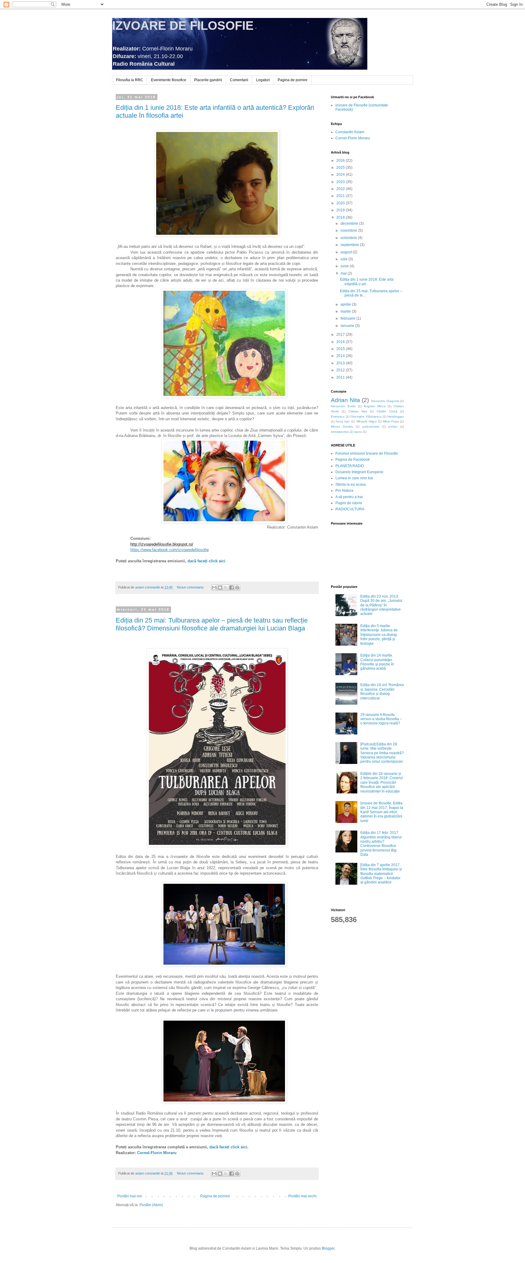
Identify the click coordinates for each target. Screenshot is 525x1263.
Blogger (328, 1248)
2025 (341, 167)
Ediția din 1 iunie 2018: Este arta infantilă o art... (366, 281)
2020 (341, 203)
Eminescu (338, 416)
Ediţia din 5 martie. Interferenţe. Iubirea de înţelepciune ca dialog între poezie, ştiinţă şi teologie (379, 635)
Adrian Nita (345, 400)
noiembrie (349, 230)
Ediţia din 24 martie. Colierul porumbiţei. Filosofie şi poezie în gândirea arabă (377, 662)
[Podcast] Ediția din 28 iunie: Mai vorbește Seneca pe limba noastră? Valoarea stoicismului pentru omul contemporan (382, 753)
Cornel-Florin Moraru (157, 1152)
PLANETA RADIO (349, 466)
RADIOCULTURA (349, 509)
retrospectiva (340, 431)
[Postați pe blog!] (220, 588)
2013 (341, 363)
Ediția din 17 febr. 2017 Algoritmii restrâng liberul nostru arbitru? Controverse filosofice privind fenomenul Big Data (381, 844)
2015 (341, 349)
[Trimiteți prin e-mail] (214, 588)
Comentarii (239, 80)
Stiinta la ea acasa (350, 484)
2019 (341, 210)
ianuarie (348, 326)
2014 (341, 356)
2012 (341, 370)
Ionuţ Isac (343, 421)
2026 (341, 160)
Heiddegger (395, 416)
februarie (348, 318)
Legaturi (263, 80)
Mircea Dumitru (342, 426)
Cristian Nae (357, 411)
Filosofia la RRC (129, 80)
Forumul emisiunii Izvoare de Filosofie (366, 453)
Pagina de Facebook (352, 459)
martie (346, 311)
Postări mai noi (129, 1196)
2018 (341, 217)
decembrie (350, 223)
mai (344, 273)
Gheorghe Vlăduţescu (366, 416)
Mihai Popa (391, 421)
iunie (345, 266)
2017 (341, 334)
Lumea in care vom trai (354, 478)
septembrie (350, 245)
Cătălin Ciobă (386, 411)
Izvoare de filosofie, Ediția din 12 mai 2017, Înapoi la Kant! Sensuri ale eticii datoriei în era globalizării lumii (381, 812)
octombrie (349, 238)
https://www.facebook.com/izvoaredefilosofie (169, 549)
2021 (341, 196)
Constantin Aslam (349, 132)
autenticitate (370, 426)
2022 (341, 189)
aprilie (346, 304)
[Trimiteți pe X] (226, 588)
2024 (341, 174)
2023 (341, 182)
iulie (344, 259)
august (347, 252)
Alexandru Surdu (343, 406)
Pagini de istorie (348, 503)
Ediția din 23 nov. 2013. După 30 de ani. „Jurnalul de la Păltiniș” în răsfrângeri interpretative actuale (381, 605)
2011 (341, 377)
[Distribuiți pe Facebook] (231, 588)
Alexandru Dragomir (385, 401)
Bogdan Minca (375, 406)
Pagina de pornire (292, 80)
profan (392, 426)
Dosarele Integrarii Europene (359, 472)
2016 (341, 342)
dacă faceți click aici (206, 561)
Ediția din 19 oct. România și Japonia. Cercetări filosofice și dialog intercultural (382, 691)
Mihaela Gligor (366, 421)
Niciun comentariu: (191, 587)
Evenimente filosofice (168, 80)
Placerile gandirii (208, 80)
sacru (358, 431)
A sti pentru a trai (349, 497)
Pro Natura (344, 490)
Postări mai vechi (302, 1196)
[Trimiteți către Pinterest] (237, 588)
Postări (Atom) (151, 1205)
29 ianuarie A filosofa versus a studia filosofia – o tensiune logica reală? (381, 719)
